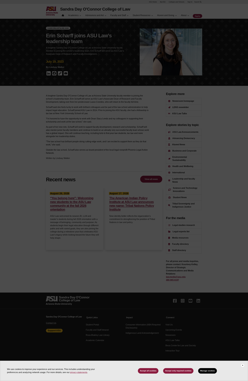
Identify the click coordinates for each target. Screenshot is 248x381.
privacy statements (78, 372)
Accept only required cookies (178, 371)
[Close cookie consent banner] (242, 365)
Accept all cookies (148, 371)
